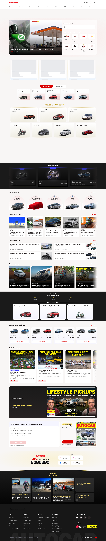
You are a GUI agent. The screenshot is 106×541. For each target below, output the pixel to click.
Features (48, 7)
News (30, 7)
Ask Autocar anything (43, 517)
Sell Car (40, 526)
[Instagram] (81, 517)
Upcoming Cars (13, 520)
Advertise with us (56, 531)
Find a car (11, 7)
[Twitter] (89, 517)
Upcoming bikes (27, 520)
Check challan (41, 528)
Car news (11, 526)
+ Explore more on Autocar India (17, 509)
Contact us (55, 523)
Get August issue (67, 442)
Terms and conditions (57, 528)
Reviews (39, 7)
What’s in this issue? (66, 444)
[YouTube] (77, 517)
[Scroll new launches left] (9, 177)
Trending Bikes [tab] (59, 86)
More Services (89, 7)
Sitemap (40, 523)
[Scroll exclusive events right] (97, 366)
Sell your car (67, 7)
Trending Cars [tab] (46, 86)
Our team (54, 520)
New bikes (26, 517)
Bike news (26, 526)
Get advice (81, 7)
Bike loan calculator (28, 528)
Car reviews (12, 523)
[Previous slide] (54, 52)
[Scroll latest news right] (97, 226)
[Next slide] (58, 52)
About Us (54, 517)
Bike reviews (27, 523)
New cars (11, 517)
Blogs (39, 520)
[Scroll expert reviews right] (97, 277)
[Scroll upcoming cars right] (97, 203)
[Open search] (81, 2)
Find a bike (21, 7)
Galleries (57, 7)
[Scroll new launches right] (97, 177)
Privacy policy (55, 526)
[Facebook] (85, 517)
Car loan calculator (14, 528)
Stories (74, 7)
